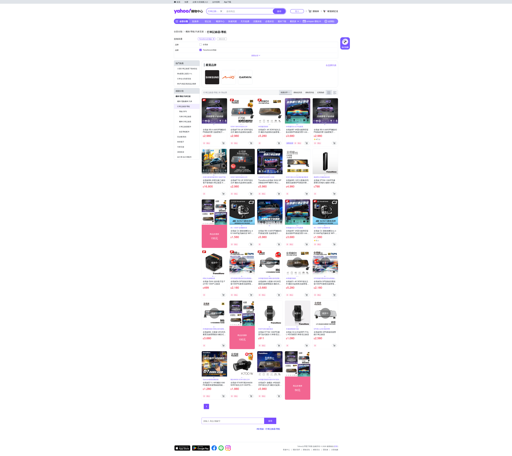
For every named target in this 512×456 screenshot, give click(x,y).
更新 (336, 446)
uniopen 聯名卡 (313, 21)
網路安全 (316, 449)
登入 (297, 11)
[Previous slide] (203, 111)
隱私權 (325, 449)
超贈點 (331, 21)
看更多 (293, 21)
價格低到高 (297, 92)
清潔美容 (180, 152)
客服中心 (286, 449)
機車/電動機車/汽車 (184, 101)
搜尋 (270, 420)
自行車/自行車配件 (184, 157)
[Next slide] (225, 111)
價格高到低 (309, 92)
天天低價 (245, 21)
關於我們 (296, 449)
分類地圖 (334, 449)
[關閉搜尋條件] (221, 11)
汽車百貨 (180, 147)
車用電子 (180, 141)
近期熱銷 (320, 92)
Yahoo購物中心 (188, 11)
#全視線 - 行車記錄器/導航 (268, 428)
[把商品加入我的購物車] (223, 143)
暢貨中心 (220, 21)
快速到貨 (232, 21)
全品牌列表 (331, 65)
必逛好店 (269, 21)
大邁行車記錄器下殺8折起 (187, 68)
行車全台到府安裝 (184, 78)
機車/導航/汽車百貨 (183, 96)
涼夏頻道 (257, 21)
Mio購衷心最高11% (184, 73)
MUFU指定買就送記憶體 (186, 83)
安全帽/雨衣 (181, 136)
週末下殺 (282, 21)
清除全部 (222, 39)
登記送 (208, 21)
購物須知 (306, 449)
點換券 (195, 21)
